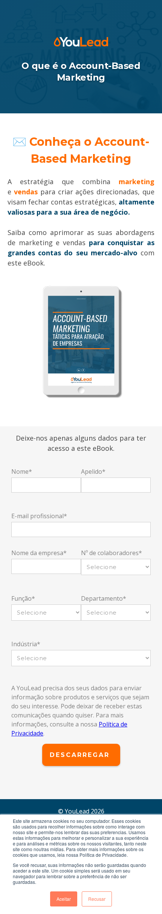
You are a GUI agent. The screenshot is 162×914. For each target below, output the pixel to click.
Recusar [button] (96, 899)
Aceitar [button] (64, 899)
